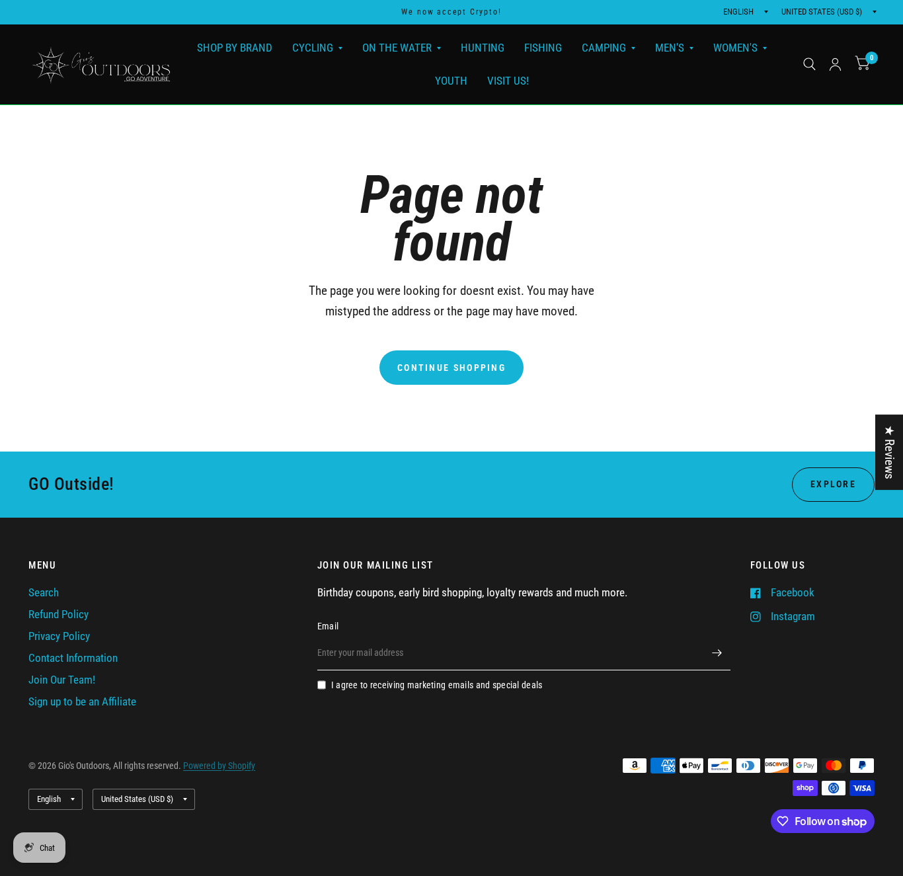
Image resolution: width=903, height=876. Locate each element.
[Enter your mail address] (717, 653)
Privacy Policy (59, 636)
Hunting (482, 47)
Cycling (312, 47)
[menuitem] (234, 48)
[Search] (809, 64)
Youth (451, 80)
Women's (735, 47)
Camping (604, 47)
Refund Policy (58, 614)
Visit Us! (508, 80)
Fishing (543, 47)
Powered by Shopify (219, 765)
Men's (669, 47)
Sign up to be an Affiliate (82, 702)
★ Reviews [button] (889, 452)
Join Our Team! (61, 680)
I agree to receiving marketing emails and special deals (437, 685)
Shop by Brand (234, 47)
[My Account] (835, 64)
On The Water (397, 47)
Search (43, 592)
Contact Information (73, 658)
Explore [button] (833, 484)
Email (327, 626)
